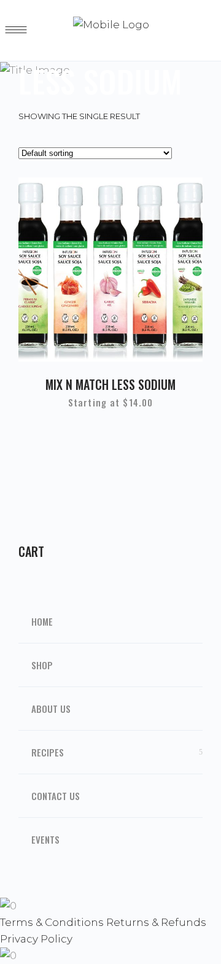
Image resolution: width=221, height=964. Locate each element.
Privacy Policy (36, 939)
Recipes (47, 752)
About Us (51, 708)
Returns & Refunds (156, 922)
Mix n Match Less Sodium (110, 384)
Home (42, 621)
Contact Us (55, 796)
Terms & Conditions (52, 922)
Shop (42, 665)
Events (45, 839)
